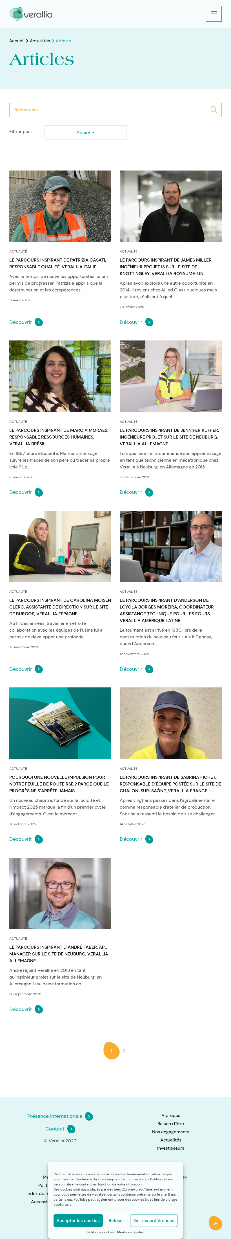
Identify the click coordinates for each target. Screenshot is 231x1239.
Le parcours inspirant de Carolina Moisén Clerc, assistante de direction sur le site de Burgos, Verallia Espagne (60, 607)
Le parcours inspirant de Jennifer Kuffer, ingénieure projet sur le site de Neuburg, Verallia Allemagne (169, 437)
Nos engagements (170, 1132)
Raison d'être (170, 1124)
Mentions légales (130, 1232)
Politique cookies (100, 1232)
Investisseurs (170, 1148)
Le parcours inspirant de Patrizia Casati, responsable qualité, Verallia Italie (57, 263)
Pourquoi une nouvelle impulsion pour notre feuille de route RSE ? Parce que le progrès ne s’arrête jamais (59, 784)
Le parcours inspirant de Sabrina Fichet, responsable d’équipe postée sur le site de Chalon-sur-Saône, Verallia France (170, 784)
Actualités (40, 41)
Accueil (16, 41)
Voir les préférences (153, 1220)
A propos (170, 1115)
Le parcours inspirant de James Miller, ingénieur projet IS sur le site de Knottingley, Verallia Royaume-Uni (166, 266)
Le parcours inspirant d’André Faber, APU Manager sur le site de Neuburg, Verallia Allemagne (58, 954)
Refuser (116, 1220)
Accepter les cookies (78, 1220)
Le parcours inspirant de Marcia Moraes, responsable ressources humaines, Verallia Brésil (58, 437)
